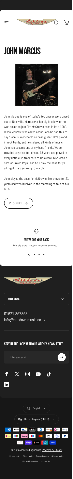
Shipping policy (56, 459)
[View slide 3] (38, 254)
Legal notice (44, 464)
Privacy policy (26, 459)
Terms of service (41, 459)
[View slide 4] (43, 254)
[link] (18, 203)
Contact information (29, 464)
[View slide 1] (29, 254)
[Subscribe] (59, 360)
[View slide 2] (34, 254)
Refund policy (13, 459)
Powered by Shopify (51, 453)
